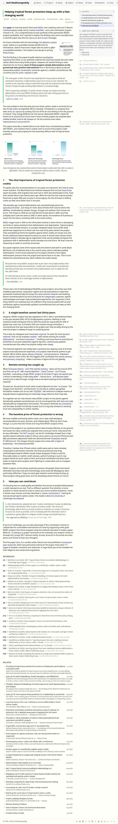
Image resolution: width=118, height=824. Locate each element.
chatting (44, 369)
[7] (4, 592)
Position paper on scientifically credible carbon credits (27, 749)
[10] (4, 608)
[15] (4, 637)
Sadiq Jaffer (33, 376)
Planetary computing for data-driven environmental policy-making (32, 782)
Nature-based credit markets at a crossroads (23, 763)
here (18, 542)
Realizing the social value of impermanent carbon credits (28, 793)
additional (13, 235)
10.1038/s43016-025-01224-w (26, 594)
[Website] (96, 60)
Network (101, 3)
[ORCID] (98, 392)
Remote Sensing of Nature (16, 804)
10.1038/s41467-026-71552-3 (54, 651)
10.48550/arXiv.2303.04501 (22, 618)
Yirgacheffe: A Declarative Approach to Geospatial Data (27, 726)
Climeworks (55, 438)
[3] (4, 571)
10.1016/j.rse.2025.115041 (46, 584)
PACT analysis (29, 433)
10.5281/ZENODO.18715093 (53, 642)
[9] (4, 603)
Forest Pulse (67, 190)
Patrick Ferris (45, 376)
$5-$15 (23, 116)
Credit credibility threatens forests (19, 798)
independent (50, 296)
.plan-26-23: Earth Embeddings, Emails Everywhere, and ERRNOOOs (32, 676)
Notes (80, 3)
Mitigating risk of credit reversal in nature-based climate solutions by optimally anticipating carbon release (33, 775)
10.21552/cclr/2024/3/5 (27, 589)
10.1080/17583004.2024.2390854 (48, 605)
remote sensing (64, 356)
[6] (4, 587)
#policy (68, 19)
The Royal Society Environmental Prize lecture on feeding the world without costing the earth (35, 667)
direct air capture (14, 111)
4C (13, 32)
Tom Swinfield (12, 281)
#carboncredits (39, 19)
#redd (30, 19)
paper (9, 27)
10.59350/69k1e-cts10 (15, 568)
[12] (4, 621)
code (71, 401)
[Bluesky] (80, 821)
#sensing (14, 19)
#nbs (61, 19)
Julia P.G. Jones (18, 72)
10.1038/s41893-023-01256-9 (48, 656)
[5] (4, 581)
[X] (95, 821)
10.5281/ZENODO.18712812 (62, 645)
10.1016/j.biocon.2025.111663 (19, 613)
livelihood (22, 443)
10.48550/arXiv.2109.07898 (18, 623)
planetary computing (16, 359)
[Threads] (89, 821)
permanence (53, 354)
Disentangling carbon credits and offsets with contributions (29, 741)
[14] (4, 632)
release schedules (35, 354)
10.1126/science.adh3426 (61, 637)
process (64, 386)
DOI (87, 78)
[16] (4, 640)
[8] (4, 597)
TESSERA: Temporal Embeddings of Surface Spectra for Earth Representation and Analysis (36, 685)
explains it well (31, 72)
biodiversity (8, 443)
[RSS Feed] (102, 821)
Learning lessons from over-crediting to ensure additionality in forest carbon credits (33, 703)
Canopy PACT (19, 535)
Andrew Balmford (32, 371)
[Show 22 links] (113, 30)
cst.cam (44, 38)
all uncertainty (65, 403)
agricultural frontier (11, 207)
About (38, 3)
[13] (4, 626)
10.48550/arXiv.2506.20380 (39, 578)
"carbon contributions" (50, 493)
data (63, 401)
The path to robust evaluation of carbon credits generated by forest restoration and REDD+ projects (32, 719)
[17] (4, 645)
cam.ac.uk (33, 38)
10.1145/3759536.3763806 (36, 573)
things (11, 52)
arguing (42, 334)
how (55, 386)
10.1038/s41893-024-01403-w (37, 634)
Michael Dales (62, 376)
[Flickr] (108, 821)
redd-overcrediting (90, 31)
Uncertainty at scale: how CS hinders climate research (27, 787)
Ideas (60, 3)
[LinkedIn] (92, 821)
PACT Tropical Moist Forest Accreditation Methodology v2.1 (29, 768)
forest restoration (27, 339)
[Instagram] (105, 821)
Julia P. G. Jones (12, 99)
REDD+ (40, 27)
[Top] (113, 11)
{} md (112, 821)
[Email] (98, 399)
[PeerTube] (86, 821)
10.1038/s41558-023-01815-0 (17, 600)
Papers (71, 3)
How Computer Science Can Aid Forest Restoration (26, 807)
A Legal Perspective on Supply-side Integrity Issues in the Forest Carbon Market (34, 756)
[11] (4, 616)
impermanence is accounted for (16, 121)
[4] (4, 576)
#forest (6, 19)
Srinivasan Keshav (16, 369)
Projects (50, 3)
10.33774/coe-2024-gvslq (36, 562)
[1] (4, 560)
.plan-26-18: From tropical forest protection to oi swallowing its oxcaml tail (35, 694)
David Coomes (47, 371)
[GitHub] (93, 399)
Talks (90, 3)
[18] (4, 648)
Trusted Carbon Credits (15, 813)
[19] (4, 654)
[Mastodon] (83, 821)
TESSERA (37, 391)
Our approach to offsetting (17, 517)
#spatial (23, 19)
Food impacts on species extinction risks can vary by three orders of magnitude (32, 734)
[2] (4, 565)
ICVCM (34, 296)
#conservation (52, 19)
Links (111, 3)
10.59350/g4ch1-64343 (16, 629)
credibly (33, 336)
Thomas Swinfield (36, 30)
